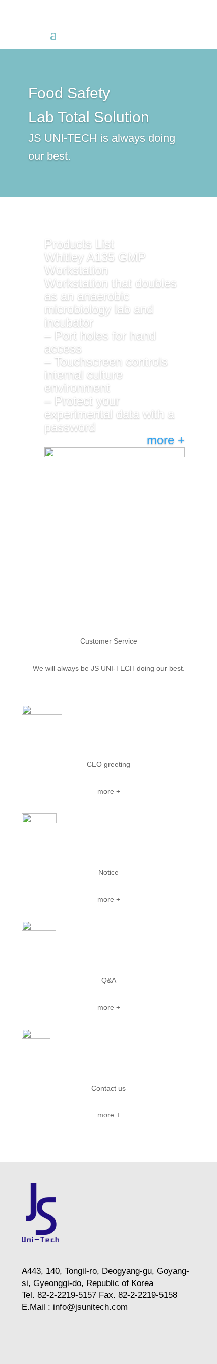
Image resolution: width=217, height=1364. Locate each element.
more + (166, 440)
